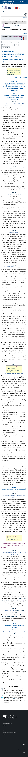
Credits (24, 752)
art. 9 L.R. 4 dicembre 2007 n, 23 (14, 698)
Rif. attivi (11, 42)
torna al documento (21, 78)
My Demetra (23, 1)
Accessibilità (23, 746)
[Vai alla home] (3, 12)
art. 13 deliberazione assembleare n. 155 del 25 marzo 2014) (13, 369)
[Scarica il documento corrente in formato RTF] (21, 39)
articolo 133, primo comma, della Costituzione (14, 616)
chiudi (25, 18)
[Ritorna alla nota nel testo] (1, 691)
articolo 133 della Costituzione (17, 612)
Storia (16, 45)
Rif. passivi (18, 42)
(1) (24, 67)
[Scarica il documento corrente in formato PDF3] (23, 39)
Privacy (24, 744)
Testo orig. (10, 45)
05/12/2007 (7, 27)
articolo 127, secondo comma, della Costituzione (14, 599)
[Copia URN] (25, 38)
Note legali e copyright (21, 749)
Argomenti (5, 42)
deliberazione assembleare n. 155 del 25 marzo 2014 (13, 71)
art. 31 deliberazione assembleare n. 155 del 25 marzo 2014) (13, 537)
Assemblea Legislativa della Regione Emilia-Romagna (8, 2)
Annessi (4, 45)
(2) (14, 634)
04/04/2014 (18, 25)
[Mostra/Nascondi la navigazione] (2, 7)
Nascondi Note (6, 47)
